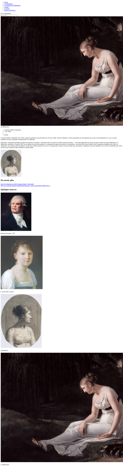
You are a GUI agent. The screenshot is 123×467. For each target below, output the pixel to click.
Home (6, 2)
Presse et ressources (9, 10)
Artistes (6, 7)
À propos (7, 8)
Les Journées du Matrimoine (12, 5)
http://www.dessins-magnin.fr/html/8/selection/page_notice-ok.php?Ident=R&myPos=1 (25, 185)
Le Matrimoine (8, 4)
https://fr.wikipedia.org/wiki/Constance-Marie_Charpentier (17, 184)
